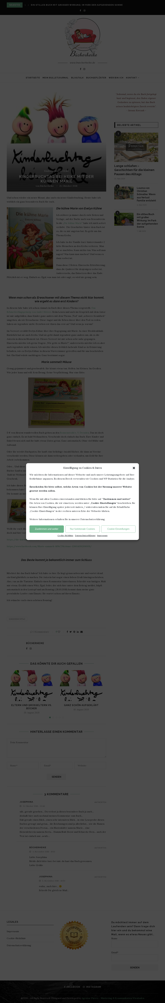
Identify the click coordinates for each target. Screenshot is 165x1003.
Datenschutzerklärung (85, 535)
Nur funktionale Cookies (82, 529)
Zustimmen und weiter (46, 529)
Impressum (102, 535)
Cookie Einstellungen (118, 529)
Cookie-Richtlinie (65, 535)
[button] (134, 468)
